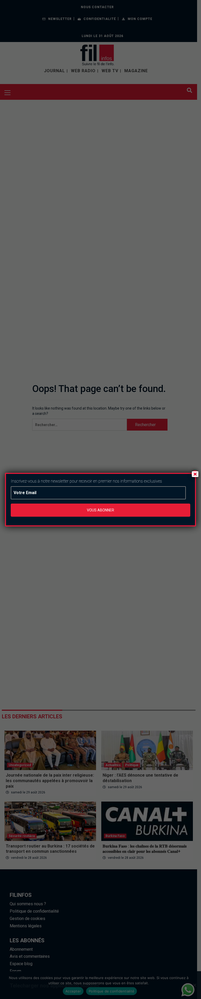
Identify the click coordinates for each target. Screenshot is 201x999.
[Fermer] (195, 473)
